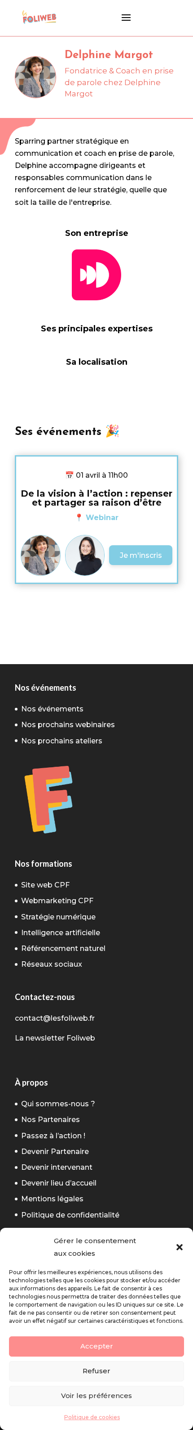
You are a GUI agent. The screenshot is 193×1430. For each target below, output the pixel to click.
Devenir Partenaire (55, 1151)
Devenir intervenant (56, 1167)
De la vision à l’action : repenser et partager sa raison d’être (96, 498)
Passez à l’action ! (53, 1135)
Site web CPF (45, 885)
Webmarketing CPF (57, 900)
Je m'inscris (141, 555)
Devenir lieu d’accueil (58, 1183)
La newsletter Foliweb (55, 1038)
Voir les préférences (96, 1395)
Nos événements (52, 709)
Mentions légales (52, 1199)
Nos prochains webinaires (68, 724)
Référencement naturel (63, 948)
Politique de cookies (92, 1417)
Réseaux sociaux (51, 964)
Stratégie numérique (58, 917)
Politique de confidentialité (70, 1215)
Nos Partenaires (50, 1119)
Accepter (96, 1346)
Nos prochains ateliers (61, 741)
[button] (179, 1247)
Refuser (96, 1371)
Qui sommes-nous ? (58, 1104)
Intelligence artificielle (60, 932)
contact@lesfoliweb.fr (55, 1018)
